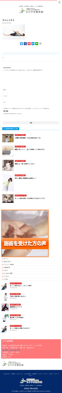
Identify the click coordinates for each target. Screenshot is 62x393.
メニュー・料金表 (9, 264)
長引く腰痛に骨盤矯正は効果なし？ (26, 178)
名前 (4, 89)
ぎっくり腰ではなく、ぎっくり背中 (21, 285)
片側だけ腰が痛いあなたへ (18, 296)
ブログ (6, 270)
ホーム (6, 258)
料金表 (13, 373)
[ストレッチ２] (32, 43)
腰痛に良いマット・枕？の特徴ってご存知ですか (30, 149)
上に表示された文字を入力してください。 (13, 113)
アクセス (6, 276)
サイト (4, 102)
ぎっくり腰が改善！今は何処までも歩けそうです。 (30, 198)
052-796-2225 (31, 388)
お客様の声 (7, 267)
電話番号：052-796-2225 (11, 350)
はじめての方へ (7, 373)
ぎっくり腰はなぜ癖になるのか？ (20, 328)
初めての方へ (7, 261)
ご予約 (6, 279)
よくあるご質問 (8, 273)
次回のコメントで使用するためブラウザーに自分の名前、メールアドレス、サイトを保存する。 (27, 108)
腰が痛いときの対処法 (16, 317)
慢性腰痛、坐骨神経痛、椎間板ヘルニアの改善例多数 (31, 385)
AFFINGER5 (47, 391)
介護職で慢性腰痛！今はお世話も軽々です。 (28, 138)
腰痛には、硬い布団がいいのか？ (25, 164)
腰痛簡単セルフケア (16, 307)
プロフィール (19, 373)
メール (5, 96)
